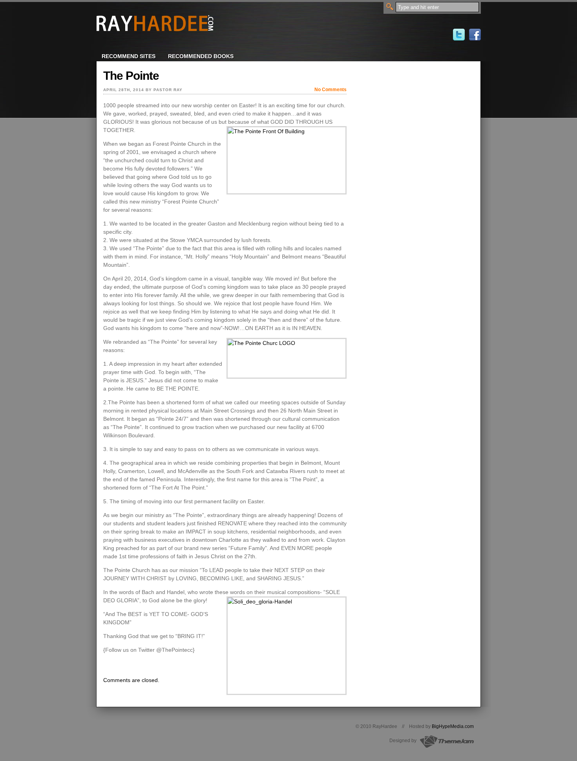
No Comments (330, 89)
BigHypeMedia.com (453, 726)
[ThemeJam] (446, 746)
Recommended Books (201, 56)
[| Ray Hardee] (155, 35)
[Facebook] (475, 39)
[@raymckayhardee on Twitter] (459, 39)
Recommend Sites (128, 56)
